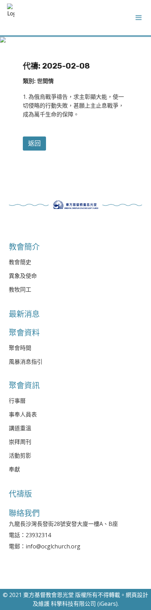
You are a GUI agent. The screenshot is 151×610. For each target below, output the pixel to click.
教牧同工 (20, 289)
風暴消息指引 (25, 361)
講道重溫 (20, 428)
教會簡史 (20, 262)
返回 (34, 143)
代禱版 (20, 493)
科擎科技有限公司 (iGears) (84, 604)
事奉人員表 (23, 414)
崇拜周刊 (20, 442)
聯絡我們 (24, 513)
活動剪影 (20, 455)
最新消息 (24, 314)
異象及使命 (23, 276)
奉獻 (14, 469)
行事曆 (17, 401)
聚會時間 (20, 348)
